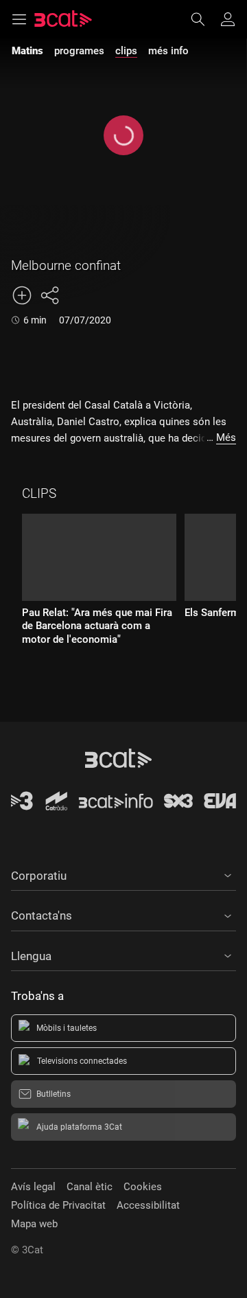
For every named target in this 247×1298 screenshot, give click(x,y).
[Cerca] (204, 19)
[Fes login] (228, 19)
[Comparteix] (49, 295)
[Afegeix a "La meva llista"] (22, 295)
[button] (123, 873)
